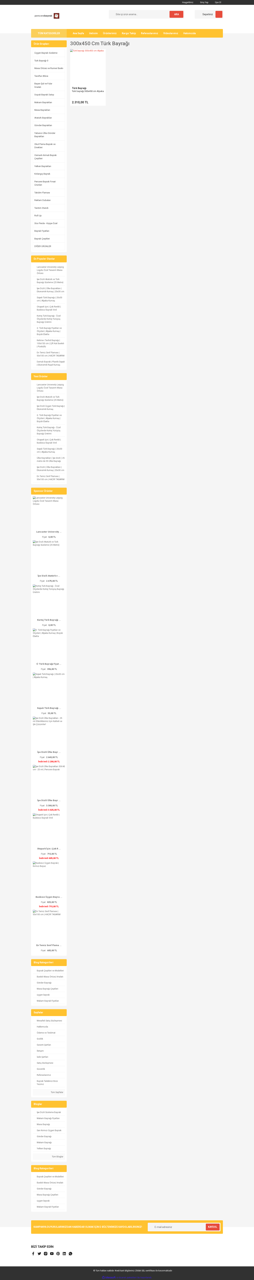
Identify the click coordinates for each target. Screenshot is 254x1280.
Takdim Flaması (42, 192)
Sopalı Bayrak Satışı (44, 94)
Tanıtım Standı (41, 208)
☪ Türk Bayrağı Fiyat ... (48, 664)
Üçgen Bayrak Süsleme (45, 53)
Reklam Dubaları (42, 200)
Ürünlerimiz (110, 33)
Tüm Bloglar (57, 1156)
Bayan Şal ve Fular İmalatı (43, 85)
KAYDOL (212, 1226)
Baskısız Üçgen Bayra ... (49, 897)
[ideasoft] (109, 1277)
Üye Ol (217, 2)
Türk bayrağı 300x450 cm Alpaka (88, 91)
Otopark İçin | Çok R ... (49, 848)
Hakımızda (189, 33)
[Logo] (46, 17)
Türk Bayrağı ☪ (41, 60)
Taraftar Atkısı (41, 76)
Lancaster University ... (49, 531)
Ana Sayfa (78, 33)
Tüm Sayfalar (56, 1092)
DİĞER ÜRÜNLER (42, 246)
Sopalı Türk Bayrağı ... (49, 708)
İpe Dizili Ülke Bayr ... (49, 752)
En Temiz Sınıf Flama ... (49, 945)
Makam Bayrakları (43, 102)
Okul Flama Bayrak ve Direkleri (44, 146)
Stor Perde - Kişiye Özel (45, 223)
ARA (176, 14)
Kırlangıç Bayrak (42, 174)
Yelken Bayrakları (42, 166)
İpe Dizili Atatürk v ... (49, 575)
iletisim (93, 33)
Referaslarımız (149, 33)
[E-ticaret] (126, 1277)
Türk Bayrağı (79, 88)
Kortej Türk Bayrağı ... (49, 620)
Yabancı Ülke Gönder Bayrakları (44, 135)
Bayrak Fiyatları (41, 231)
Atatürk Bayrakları (43, 117)
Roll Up (38, 215)
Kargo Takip (129, 33)
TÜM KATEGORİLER (49, 33)
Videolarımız (170, 33)
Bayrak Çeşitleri (42, 238)
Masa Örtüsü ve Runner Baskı (48, 68)
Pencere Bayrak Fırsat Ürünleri (45, 183)
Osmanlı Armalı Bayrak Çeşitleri (45, 157)
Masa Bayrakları (42, 110)
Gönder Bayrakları (43, 125)
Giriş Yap (204, 2)
